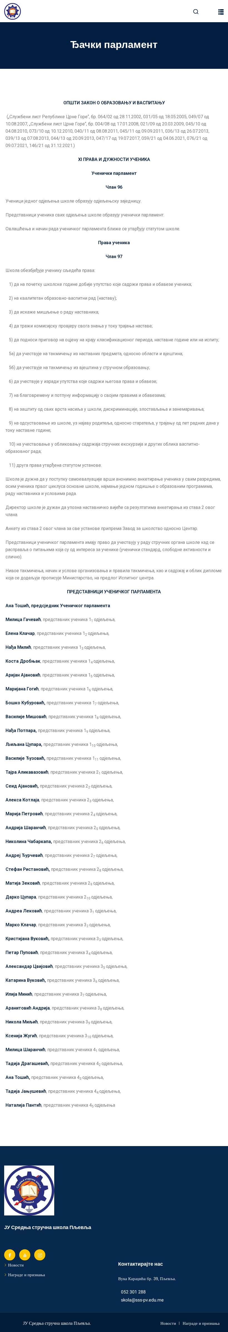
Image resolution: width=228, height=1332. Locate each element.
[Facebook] (9, 1254)
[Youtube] (24, 1254)
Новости (16, 1265)
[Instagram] (39, 1254)
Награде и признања (26, 1275)
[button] (221, 12)
